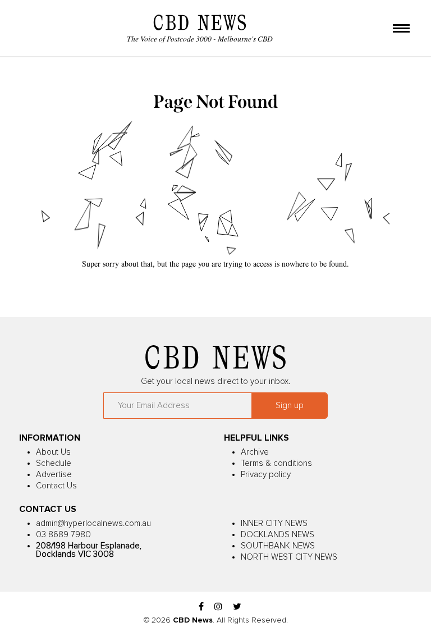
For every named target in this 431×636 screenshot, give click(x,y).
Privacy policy (266, 474)
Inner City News (274, 523)
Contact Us (56, 486)
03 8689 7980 (63, 534)
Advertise (54, 474)
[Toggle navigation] (401, 29)
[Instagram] (218, 607)
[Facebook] (201, 607)
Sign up (290, 405)
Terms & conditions (276, 463)
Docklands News (277, 534)
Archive (255, 452)
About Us (53, 452)
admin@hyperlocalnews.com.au (93, 523)
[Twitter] (237, 607)
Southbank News (278, 546)
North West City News (289, 557)
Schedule (53, 463)
